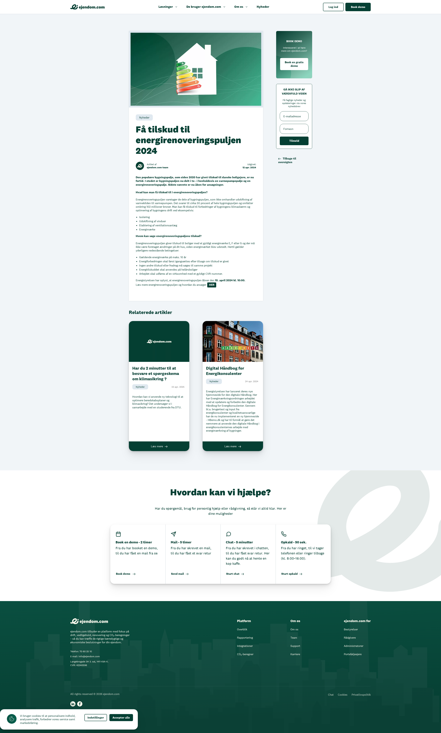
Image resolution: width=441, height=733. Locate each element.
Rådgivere (350, 637)
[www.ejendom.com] (87, 7)
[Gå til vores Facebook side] (79, 703)
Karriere (295, 654)
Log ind (333, 7)
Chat (331, 694)
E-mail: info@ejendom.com (85, 656)
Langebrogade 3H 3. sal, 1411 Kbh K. (89, 661)
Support (295, 646)
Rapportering (245, 637)
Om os (294, 629)
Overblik (242, 629)
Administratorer (353, 646)
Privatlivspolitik (361, 694)
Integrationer (245, 646)
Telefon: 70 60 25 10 (81, 651)
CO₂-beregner (245, 654)
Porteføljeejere (353, 654)
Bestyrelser (351, 629)
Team (293, 637)
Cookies (342, 694)
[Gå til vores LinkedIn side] (72, 703)
